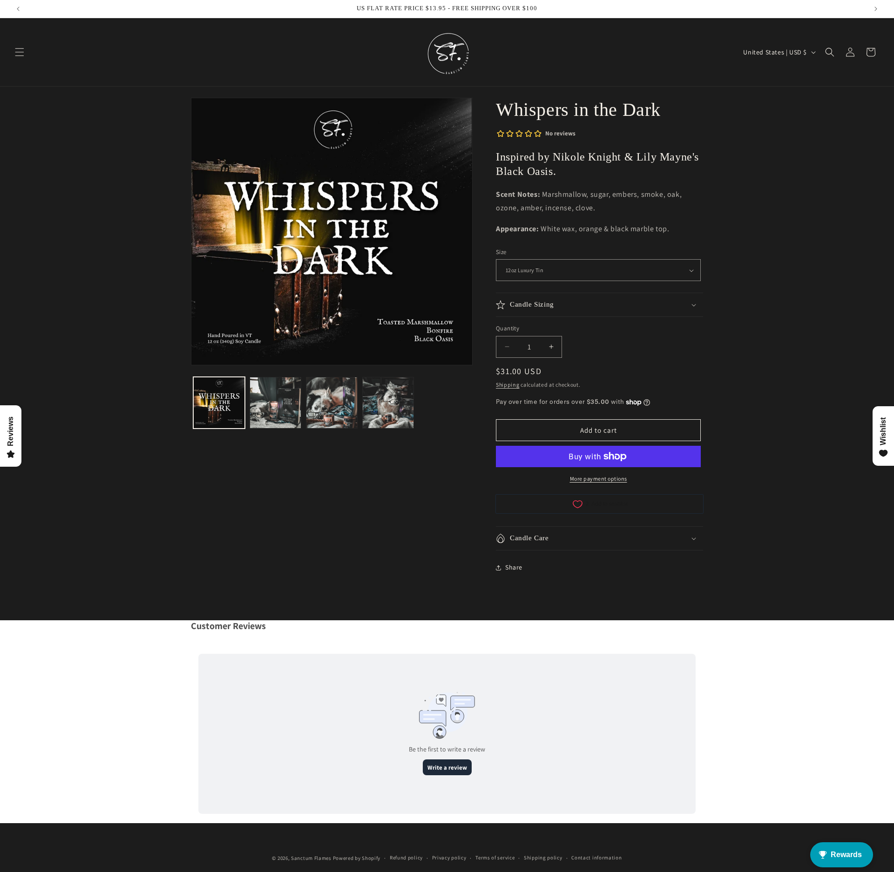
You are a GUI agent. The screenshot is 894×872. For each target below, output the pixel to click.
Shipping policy (543, 857)
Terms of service (495, 857)
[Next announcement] (876, 9)
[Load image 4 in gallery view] (388, 403)
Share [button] (513, 567)
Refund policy (406, 857)
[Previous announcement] (18, 9)
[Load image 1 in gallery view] (219, 403)
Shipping (508, 384)
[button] (19, 52)
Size (501, 252)
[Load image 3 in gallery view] (332, 403)
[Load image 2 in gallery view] (275, 403)
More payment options (598, 478)
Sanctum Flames (311, 858)
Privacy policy (449, 857)
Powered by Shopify (357, 858)
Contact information (596, 857)
